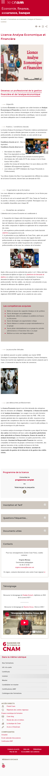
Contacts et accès (13, 749)
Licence (3, 22)
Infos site (26, 749)
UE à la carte (7, 667)
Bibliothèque (37, 749)
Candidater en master (10, 685)
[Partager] (46, 27)
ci (44, 572)
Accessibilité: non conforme (30, 752)
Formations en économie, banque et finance (24, 19)
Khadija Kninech (28, 595)
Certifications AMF (9, 689)
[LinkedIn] (3, 764)
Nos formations (8, 663)
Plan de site (13, 752)
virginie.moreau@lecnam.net (24, 567)
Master (4, 680)
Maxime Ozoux (29, 607)
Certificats (6, 672)
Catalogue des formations (12, 693)
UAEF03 (5, 233)
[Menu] (3, 2)
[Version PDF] (43, 27)
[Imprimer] (36, 27)
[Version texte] (40, 27)
